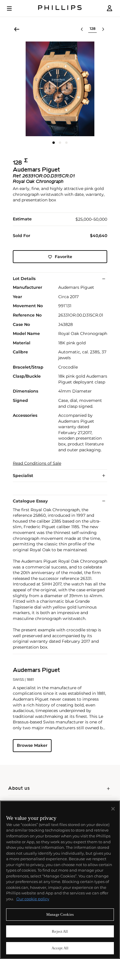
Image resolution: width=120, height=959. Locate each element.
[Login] (109, 8)
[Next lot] (103, 29)
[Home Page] (60, 8)
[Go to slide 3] (66, 142)
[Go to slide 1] (53, 142)
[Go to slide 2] (60, 142)
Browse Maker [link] (32, 745)
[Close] (113, 808)
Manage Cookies (60, 914)
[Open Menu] (13, 8)
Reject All (60, 931)
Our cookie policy (32, 898)
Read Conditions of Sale (37, 463)
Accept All (60, 948)
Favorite (63, 256)
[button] (60, 89)
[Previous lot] (82, 29)
